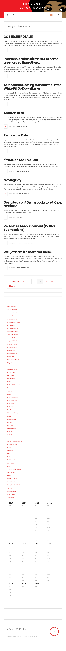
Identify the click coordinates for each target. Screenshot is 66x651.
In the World (10, 406)
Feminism (10, 388)
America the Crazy (12, 319)
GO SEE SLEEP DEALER (18, 36)
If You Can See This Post (21, 160)
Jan (10, 505)
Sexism (9, 475)
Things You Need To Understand (16, 485)
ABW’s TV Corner (12, 309)
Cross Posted (11, 372)
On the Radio (10, 431)
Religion (9, 466)
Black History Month (13, 359)
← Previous (14, 281)
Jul (23, 505)
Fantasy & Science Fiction (25, 243)
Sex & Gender (11, 472)
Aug (36, 518)
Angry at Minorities (12, 328)
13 (34, 281)
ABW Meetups (11, 306)
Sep (35, 515)
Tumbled (9, 488)
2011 (49, 503)
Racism (9, 456)
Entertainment (21, 50)
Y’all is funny (10, 497)
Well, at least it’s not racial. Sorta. (28, 252)
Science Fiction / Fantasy (14, 469)
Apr (36, 530)
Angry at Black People (13, 322)
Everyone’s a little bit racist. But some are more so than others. (31, 61)
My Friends (10, 425)
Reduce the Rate (16, 135)
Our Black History (12, 438)
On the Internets (11, 428)
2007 (49, 543)
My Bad (9, 422)
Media (9, 416)
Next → (12, 286)
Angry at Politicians (12, 331)
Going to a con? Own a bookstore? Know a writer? (33, 204)
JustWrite (17, 629)
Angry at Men (11, 325)
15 (46, 281)
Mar (36, 534)
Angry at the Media (12, 334)
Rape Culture (10, 463)
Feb (35, 537)
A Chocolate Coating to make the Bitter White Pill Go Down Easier (32, 87)
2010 (11, 543)
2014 (24, 503)
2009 (24, 543)
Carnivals (9, 366)
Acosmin (35, 636)
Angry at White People (13, 341)
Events (9, 381)
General (19, 104)
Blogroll (9, 363)
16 (52, 281)
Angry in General (22, 126)
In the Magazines (12, 400)
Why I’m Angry (11, 494)
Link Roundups (11, 410)
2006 (11, 584)
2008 (37, 543)
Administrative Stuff (23, 171)
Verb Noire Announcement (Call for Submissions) (29, 228)
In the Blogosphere (12, 397)
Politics (9, 447)
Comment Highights (13, 369)
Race (8, 453)
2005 (24, 584)
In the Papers (10, 403)
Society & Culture (12, 478)
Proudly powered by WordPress (14, 636)
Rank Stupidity (11, 460)
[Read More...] (6, 50)
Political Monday (12, 444)
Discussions (10, 375)
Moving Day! (13, 180)
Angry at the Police (12, 338)
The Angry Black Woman (33, 6)
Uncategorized (11, 491)
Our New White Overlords (14, 441)
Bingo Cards (10, 356)
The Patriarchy (11, 482)
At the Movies (11, 350)
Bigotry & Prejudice (23, 267)
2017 (11, 503)
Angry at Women (12, 344)
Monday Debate (11, 419)
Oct (36, 512)
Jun (36, 524)
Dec (36, 505)
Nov (36, 508)
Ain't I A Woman (11, 316)
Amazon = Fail (14, 113)
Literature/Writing (12, 413)
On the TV (10, 435)
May (36, 527)
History (9, 394)
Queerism (10, 450)
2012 (37, 503)
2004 (37, 584)
